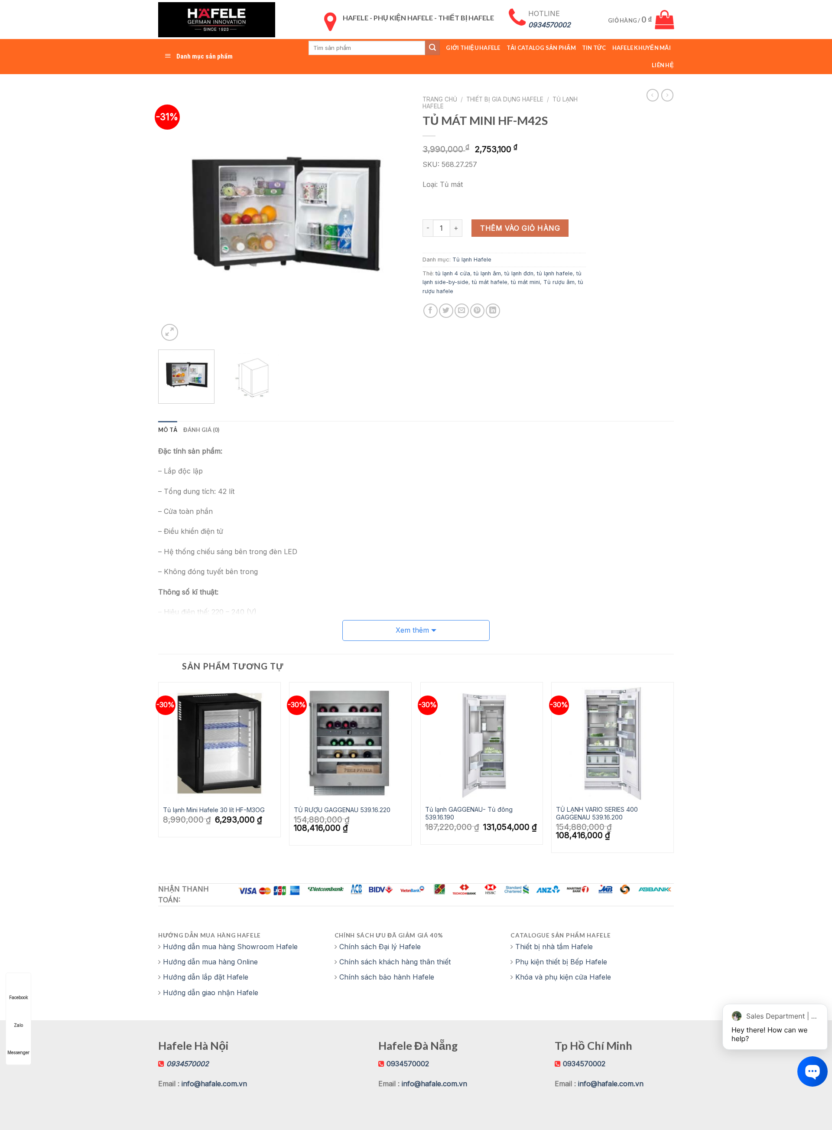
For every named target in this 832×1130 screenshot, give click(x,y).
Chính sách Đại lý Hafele (380, 946)
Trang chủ (439, 99)
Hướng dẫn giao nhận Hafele (210, 992)
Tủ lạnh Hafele (471, 259)
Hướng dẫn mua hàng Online (210, 961)
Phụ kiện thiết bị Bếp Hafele (561, 961)
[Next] (393, 217)
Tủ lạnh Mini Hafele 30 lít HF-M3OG (214, 809)
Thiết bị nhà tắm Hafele (554, 946)
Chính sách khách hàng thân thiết (395, 961)
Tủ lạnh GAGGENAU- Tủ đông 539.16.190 (469, 813)
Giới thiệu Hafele (473, 47)
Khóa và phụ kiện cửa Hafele (563, 977)
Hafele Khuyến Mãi (641, 47)
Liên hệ (663, 65)
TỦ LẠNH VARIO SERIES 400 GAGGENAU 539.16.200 (597, 813)
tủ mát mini (525, 282)
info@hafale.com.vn (214, 1083)
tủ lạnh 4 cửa (453, 273)
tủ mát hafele (489, 282)
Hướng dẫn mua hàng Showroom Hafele (230, 946)
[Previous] (174, 217)
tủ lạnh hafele (555, 273)
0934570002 (408, 1063)
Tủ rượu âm (559, 282)
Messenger (18, 1052)
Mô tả (167, 429)
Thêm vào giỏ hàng (520, 228)
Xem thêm (412, 630)
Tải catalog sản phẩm (541, 47)
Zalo (18, 1025)
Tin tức (594, 47)
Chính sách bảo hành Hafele (386, 977)
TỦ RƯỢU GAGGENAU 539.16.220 (342, 809)
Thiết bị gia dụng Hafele (504, 99)
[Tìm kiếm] (432, 47)
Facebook (18, 997)
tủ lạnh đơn (518, 273)
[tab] (167, 429)
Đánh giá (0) (201, 429)
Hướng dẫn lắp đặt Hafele (205, 977)
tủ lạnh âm (487, 273)
